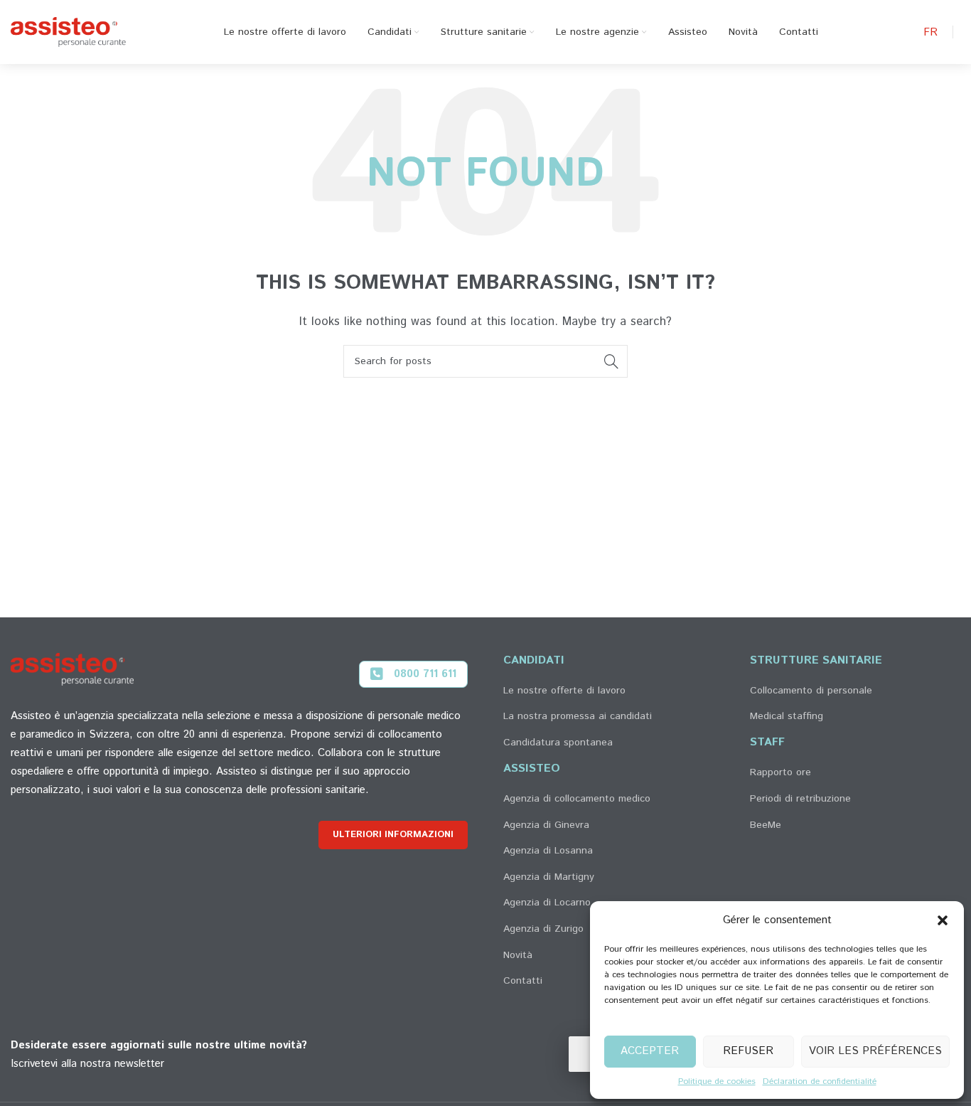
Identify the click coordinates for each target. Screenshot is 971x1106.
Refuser (748, 1050)
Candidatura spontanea (558, 742)
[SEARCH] (611, 361)
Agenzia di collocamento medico (576, 799)
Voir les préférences (875, 1050)
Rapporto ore (780, 772)
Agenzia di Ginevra (546, 825)
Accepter (650, 1050)
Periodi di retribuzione (800, 799)
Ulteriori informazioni (393, 834)
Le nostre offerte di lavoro (564, 691)
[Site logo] (68, 31)
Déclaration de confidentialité (819, 1081)
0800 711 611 (425, 673)
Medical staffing (786, 716)
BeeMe (765, 825)
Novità (517, 955)
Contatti (522, 981)
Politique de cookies (717, 1081)
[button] (942, 920)
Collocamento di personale (811, 691)
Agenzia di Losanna (548, 851)
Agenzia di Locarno (547, 902)
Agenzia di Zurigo (543, 929)
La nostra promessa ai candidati (577, 716)
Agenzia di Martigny (548, 877)
